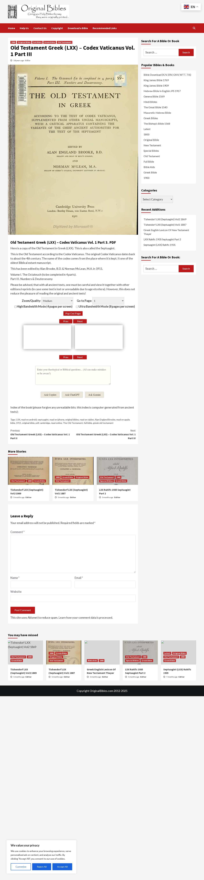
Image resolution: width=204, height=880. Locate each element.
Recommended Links (105, 28)
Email (79, 577)
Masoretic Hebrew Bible (157, 112)
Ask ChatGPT (72, 394)
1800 (30, 481)
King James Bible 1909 (156, 85)
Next (80, 321)
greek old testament (103, 423)
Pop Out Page (73, 313)
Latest (147, 128)
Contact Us (40, 28)
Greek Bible (49, 42)
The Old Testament (73, 423)
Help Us (24, 28)
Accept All (62, 866)
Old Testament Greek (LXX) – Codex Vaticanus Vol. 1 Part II (40, 434)
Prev (65, 321)
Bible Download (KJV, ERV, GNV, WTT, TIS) (167, 74)
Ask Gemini (94, 394)
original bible (28, 423)
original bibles (72, 419)
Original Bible (24, 42)
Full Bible (37, 42)
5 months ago (19, 497)
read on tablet (87, 419)
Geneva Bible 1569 (154, 96)
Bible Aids (149, 166)
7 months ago (172, 677)
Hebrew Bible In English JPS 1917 (162, 90)
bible (12, 423)
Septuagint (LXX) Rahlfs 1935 (159, 244)
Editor (27, 60)
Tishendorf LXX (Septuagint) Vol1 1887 (165, 224)
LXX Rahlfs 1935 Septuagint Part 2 (162, 239)
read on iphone (57, 419)
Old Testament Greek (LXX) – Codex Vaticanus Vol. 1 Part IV (106, 434)
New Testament (152, 145)
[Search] (194, 28)
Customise (20, 866)
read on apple (123, 419)
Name (14, 577)
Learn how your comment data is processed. (85, 617)
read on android (29, 419)
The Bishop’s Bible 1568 (157, 123)
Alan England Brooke (105, 419)
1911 (18, 423)
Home (11, 28)
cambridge (45, 423)
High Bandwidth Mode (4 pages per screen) (44, 306)
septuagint (43, 419)
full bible (88, 423)
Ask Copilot (50, 394)
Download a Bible (78, 28)
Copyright (57, 28)
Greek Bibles (151, 118)
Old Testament (64, 42)
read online (56, 423)
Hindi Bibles (150, 101)
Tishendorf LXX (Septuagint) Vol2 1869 (165, 219)
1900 (13, 42)
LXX (18, 419)
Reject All (42, 866)
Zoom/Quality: (31, 300)
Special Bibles (106, 481)
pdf (37, 423)
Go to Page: (84, 300)
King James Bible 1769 (156, 80)
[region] (41, 857)
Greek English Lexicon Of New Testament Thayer (166, 232)
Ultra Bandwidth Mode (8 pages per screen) (106, 306)
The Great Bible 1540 (155, 107)
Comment (17, 532)
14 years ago (18, 60)
